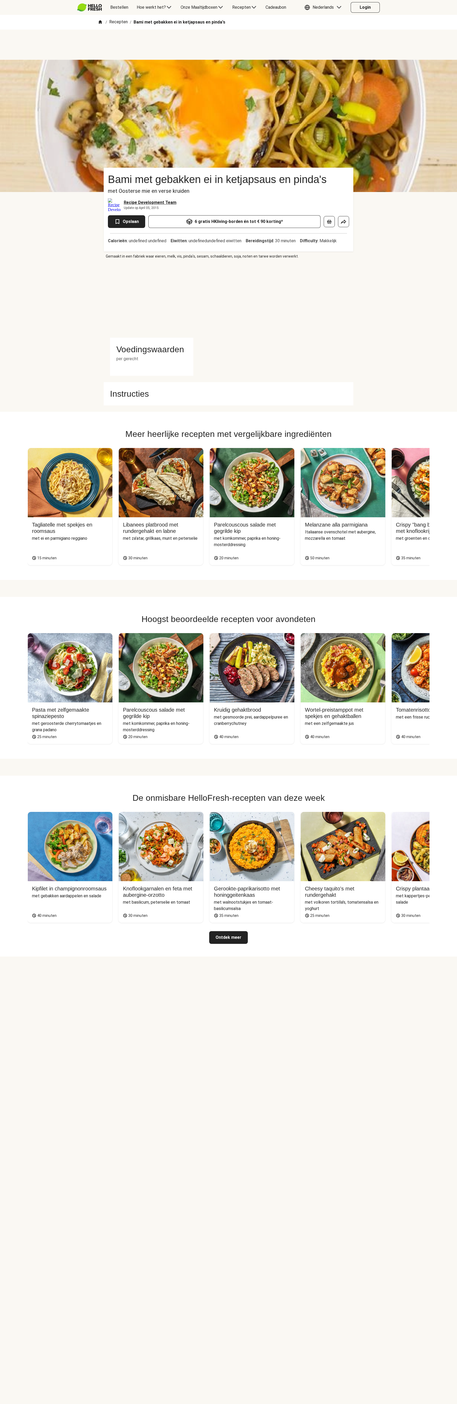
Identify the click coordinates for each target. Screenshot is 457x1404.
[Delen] (343, 221)
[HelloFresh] (89, 7)
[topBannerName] (228, 45)
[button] (324, 7)
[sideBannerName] (151, 298)
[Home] (100, 22)
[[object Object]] (329, 221)
